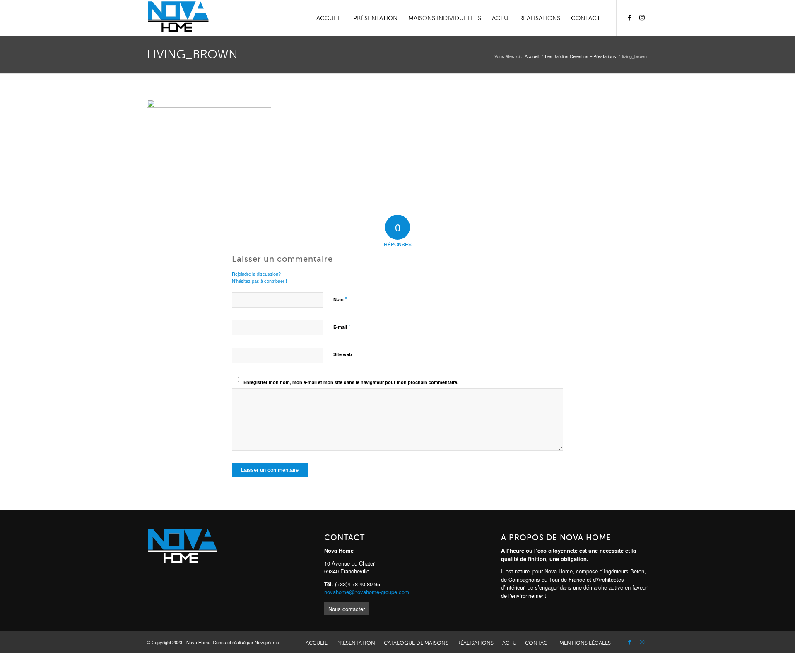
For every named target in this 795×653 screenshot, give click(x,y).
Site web (342, 354)
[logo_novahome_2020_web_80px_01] (178, 18)
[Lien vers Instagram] (642, 18)
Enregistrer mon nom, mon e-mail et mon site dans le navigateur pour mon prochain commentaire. (350, 382)
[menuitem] (329, 18)
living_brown (192, 54)
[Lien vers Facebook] (629, 18)
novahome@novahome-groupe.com (366, 592)
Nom (340, 299)
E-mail (341, 326)
